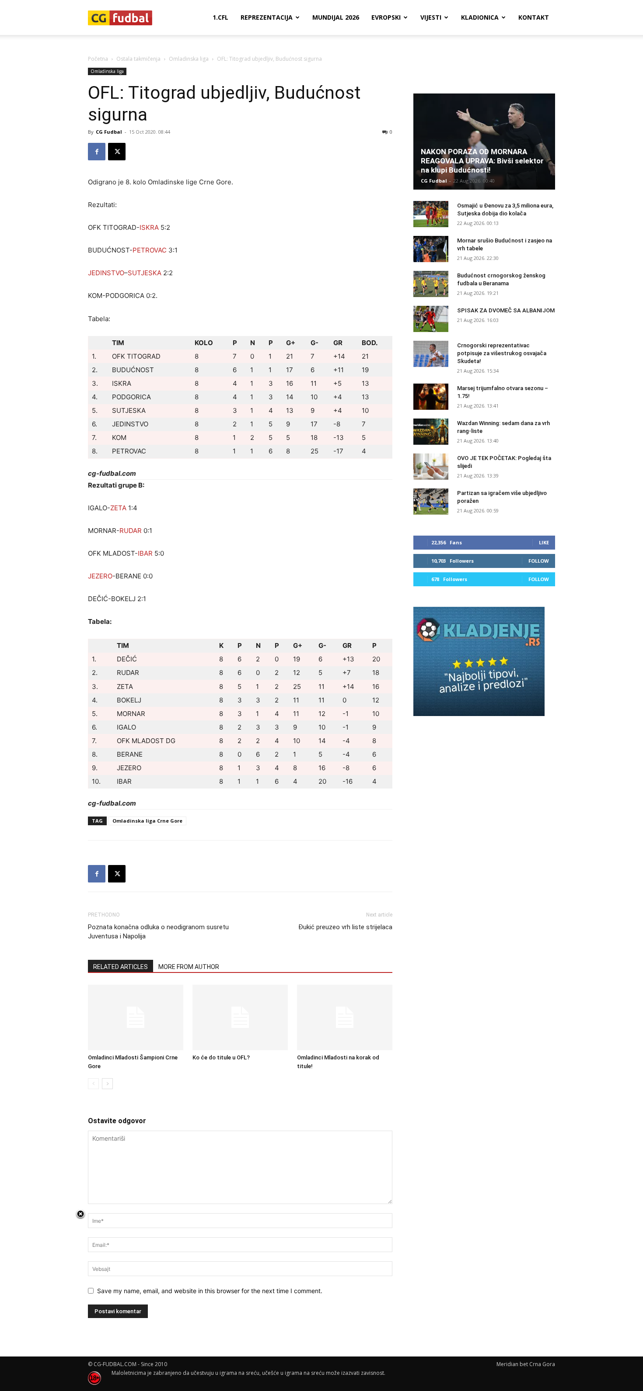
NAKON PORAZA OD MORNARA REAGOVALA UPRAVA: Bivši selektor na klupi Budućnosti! (482, 160)
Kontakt (533, 17)
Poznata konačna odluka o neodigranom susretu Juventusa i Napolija (158, 931)
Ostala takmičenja (138, 58)
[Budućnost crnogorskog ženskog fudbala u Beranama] (430, 284)
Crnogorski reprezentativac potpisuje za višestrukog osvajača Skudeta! (501, 353)
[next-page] (107, 1083)
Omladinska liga (189, 58)
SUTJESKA (144, 273)
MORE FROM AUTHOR (188, 966)
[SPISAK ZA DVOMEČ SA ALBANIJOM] (430, 319)
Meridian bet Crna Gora (525, 1364)
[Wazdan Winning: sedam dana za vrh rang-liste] (430, 432)
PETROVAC (150, 250)
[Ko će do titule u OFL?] (240, 1017)
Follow (538, 560)
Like (544, 542)
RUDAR (130, 530)
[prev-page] (93, 1083)
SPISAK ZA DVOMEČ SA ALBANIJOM (506, 310)
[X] (117, 151)
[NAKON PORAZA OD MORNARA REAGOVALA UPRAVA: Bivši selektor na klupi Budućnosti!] (484, 141)
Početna (98, 58)
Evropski (386, 17)
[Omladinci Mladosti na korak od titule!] (344, 1017)
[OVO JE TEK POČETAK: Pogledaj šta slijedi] (430, 466)
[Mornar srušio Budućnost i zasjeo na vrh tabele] (430, 249)
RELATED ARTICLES (120, 966)
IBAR (145, 553)
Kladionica (480, 17)
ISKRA (149, 227)
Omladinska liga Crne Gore (147, 820)
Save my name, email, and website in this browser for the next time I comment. (209, 1290)
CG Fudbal (109, 131)
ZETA (118, 508)
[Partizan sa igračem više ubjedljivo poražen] (430, 501)
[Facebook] (96, 151)
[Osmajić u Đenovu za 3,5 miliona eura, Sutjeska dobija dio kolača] (430, 214)
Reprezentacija (267, 17)
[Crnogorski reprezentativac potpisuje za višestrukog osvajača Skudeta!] (430, 354)
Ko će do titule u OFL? (221, 1057)
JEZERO (100, 576)
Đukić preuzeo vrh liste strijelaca (345, 927)
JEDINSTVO (106, 273)
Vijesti (430, 17)
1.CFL (220, 17)
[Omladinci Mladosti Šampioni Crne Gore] (135, 1017)
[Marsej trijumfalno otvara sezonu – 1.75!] (430, 397)
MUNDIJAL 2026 (335, 17)
